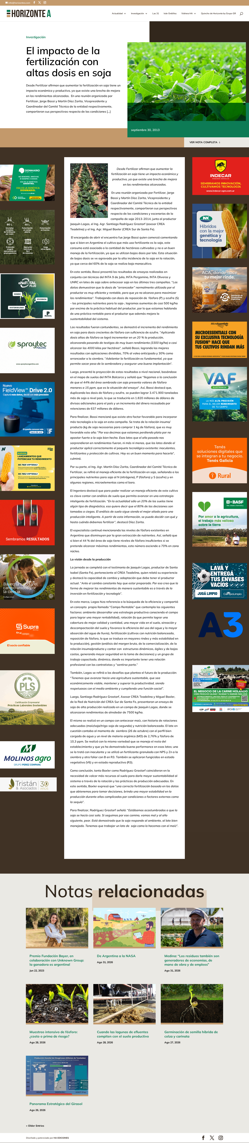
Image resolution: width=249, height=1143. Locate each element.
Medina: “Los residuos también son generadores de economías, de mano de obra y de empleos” (191, 960)
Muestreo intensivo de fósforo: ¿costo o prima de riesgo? (53, 1034)
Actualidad (117, 13)
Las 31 (155, 13)
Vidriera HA (187, 13)
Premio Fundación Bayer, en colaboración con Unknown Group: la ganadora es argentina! (57, 960)
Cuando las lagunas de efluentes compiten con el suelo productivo (123, 1034)
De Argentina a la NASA (116, 956)
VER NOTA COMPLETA (203, 142)
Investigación (137, 13)
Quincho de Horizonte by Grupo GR (218, 13)
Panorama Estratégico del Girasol (56, 1104)
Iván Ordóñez (170, 13)
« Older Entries (35, 1125)
